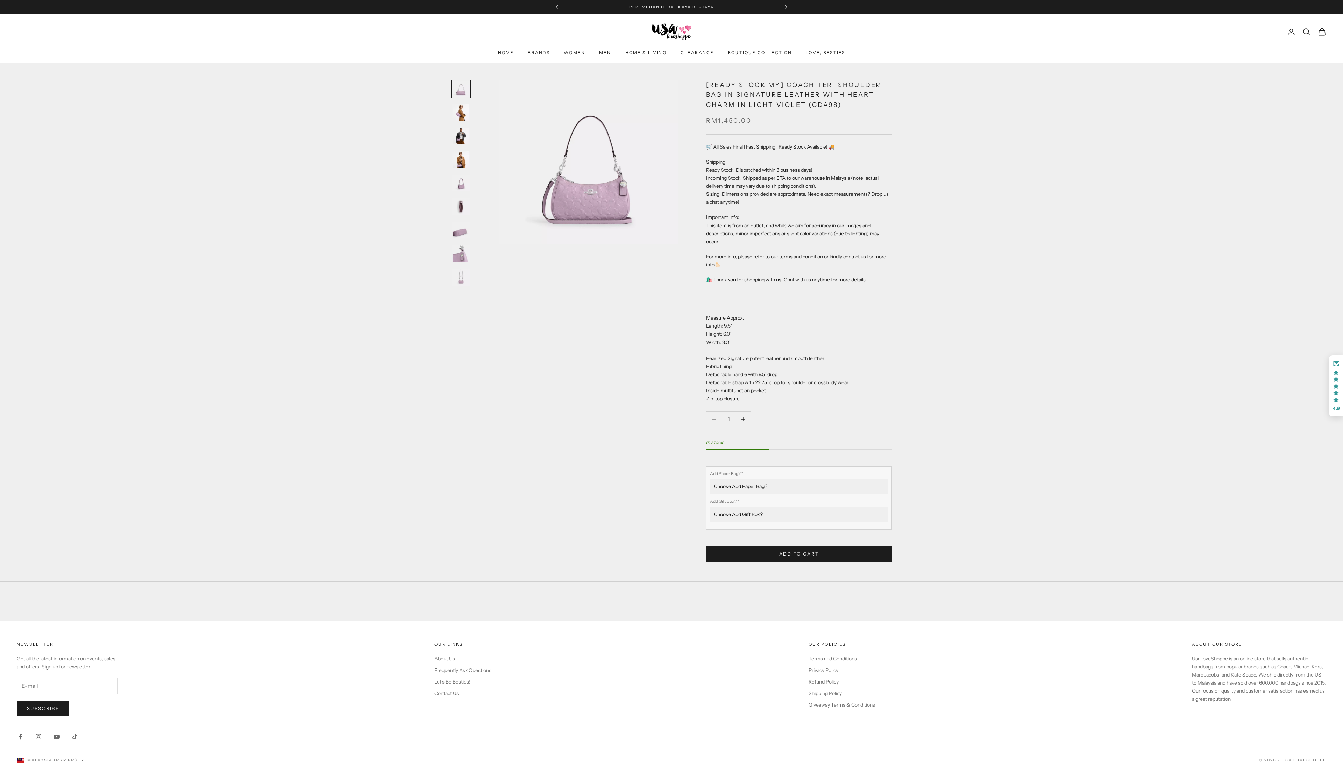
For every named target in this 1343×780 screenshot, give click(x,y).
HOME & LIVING (646, 52)
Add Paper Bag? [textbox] (726, 473)
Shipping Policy (825, 693)
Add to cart (799, 554)
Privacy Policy (823, 670)
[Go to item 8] (461, 254)
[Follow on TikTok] (74, 736)
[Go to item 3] (461, 136)
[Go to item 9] (461, 277)
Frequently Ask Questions (462, 670)
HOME (506, 52)
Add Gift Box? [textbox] (724, 501)
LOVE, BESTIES (825, 52)
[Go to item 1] (461, 89)
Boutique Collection (760, 52)
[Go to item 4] (461, 160)
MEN (605, 52)
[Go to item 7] (461, 230)
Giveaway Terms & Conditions (842, 705)
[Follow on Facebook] (20, 736)
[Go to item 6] (461, 206)
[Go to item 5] (461, 183)
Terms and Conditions (833, 659)
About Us (444, 659)
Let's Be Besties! (452, 682)
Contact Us (446, 693)
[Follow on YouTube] (56, 736)
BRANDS (539, 52)
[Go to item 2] (461, 112)
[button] (1336, 386)
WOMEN (574, 52)
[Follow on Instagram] (38, 736)
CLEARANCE (697, 52)
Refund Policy (824, 682)
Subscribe (43, 708)
